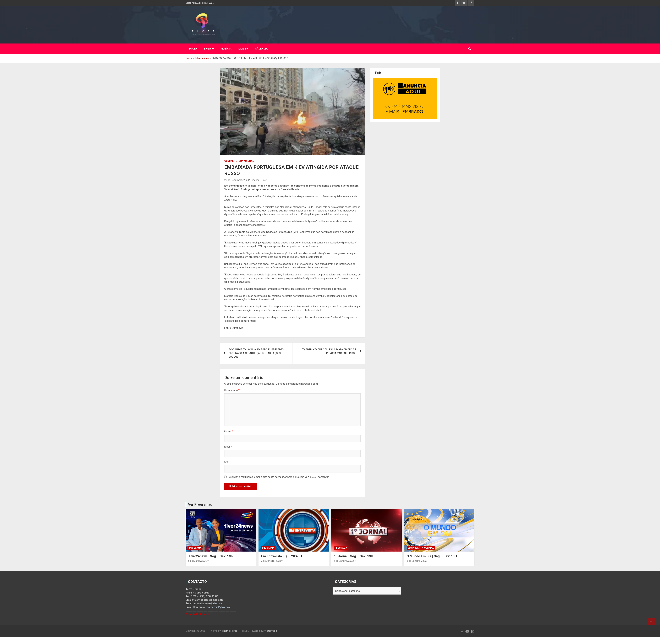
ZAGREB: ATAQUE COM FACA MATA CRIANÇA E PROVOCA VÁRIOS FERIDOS (329, 351)
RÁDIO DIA (261, 48)
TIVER (207, 48)
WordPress (270, 630)
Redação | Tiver (258, 180)
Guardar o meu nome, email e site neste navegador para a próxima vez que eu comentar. (279, 476)
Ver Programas (200, 504)
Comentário (232, 390)
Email (228, 446)
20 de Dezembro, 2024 (236, 180)
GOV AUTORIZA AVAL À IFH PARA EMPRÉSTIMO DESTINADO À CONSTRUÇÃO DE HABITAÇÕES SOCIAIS (256, 353)
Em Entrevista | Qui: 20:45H (281, 556)
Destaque (413, 548)
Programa (195, 548)
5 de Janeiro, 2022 (417, 560)
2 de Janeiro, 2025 (271, 560)
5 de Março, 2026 (197, 560)
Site (226, 461)
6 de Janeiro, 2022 (344, 560)
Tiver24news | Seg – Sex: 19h (210, 556)
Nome (228, 431)
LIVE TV (243, 48)
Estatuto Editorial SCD (199, 614)
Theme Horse (229, 630)
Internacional (244, 161)
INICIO (193, 48)
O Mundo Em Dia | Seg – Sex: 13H (432, 556)
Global (229, 161)
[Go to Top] (651, 621)
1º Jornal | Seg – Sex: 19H (353, 556)
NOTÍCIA (226, 48)
